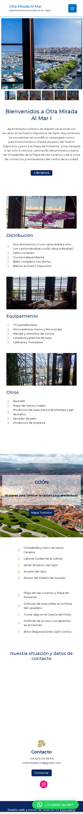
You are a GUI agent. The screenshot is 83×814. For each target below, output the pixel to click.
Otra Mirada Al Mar (25, 6)
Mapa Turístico (41, 512)
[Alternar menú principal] (72, 8)
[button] (55, 804)
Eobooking (67, 809)
